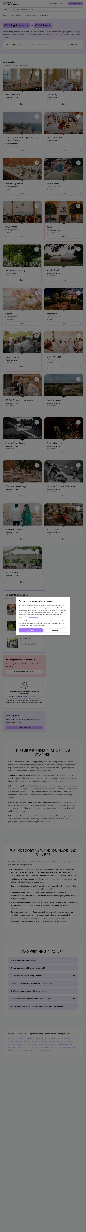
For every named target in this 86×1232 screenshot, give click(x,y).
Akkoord (31, 630)
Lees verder (33, 617)
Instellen (55, 630)
